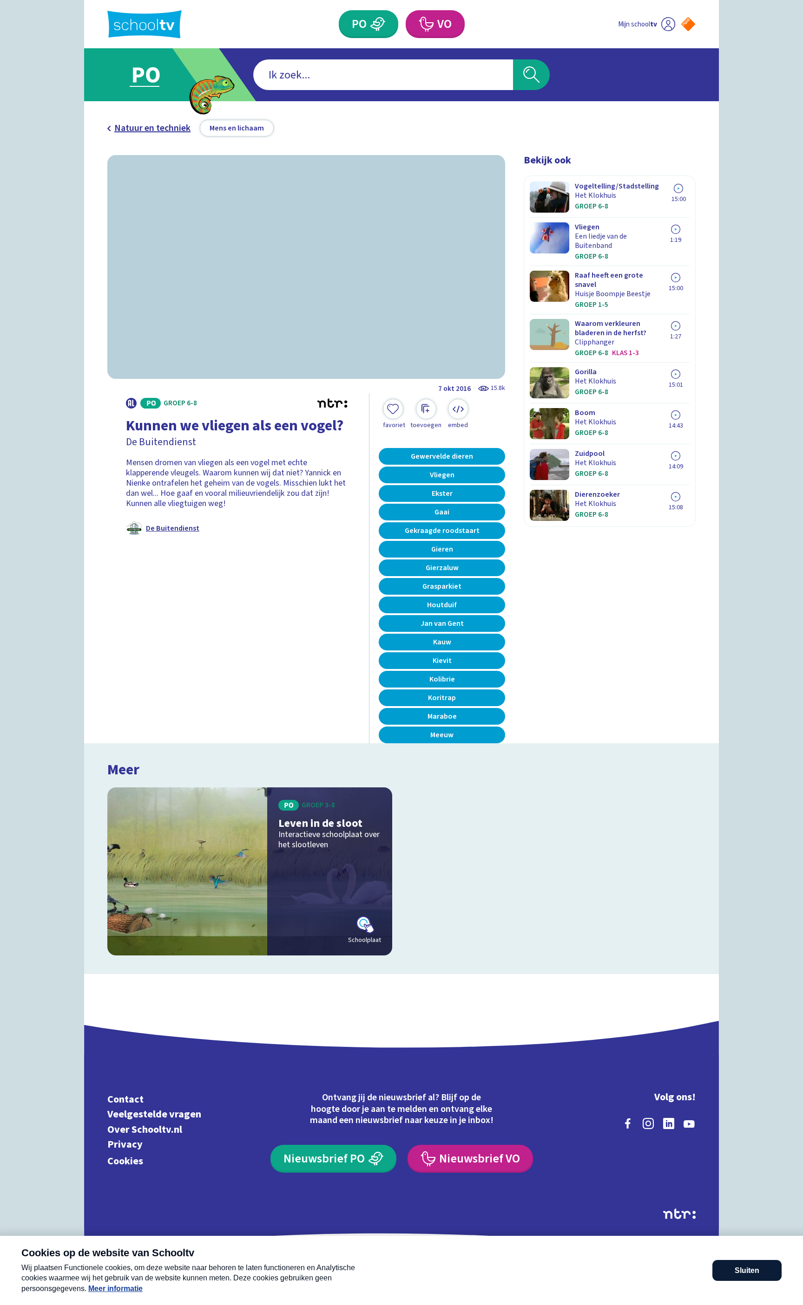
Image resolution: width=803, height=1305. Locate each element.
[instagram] (648, 1123)
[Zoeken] (531, 74)
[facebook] (628, 1123)
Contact (125, 1099)
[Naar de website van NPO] (688, 24)
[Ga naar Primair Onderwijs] (154, 74)
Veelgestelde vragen (154, 1114)
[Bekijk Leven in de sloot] (249, 871)
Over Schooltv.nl (144, 1129)
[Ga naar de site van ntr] (679, 1213)
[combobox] (383, 74)
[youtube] (689, 1123)
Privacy (125, 1144)
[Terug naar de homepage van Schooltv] (144, 24)
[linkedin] (668, 1123)
